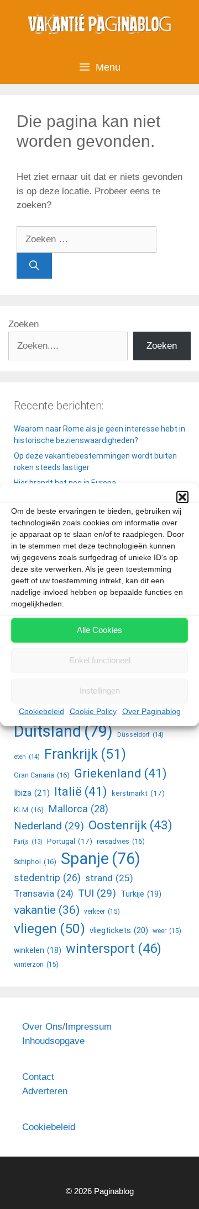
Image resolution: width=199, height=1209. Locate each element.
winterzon (36, 964)
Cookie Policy (93, 710)
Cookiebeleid (41, 710)
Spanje (100, 858)
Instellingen (100, 690)
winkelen (37, 950)
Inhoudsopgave (53, 1041)
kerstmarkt (138, 793)
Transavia (44, 893)
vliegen (49, 928)
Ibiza (32, 793)
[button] (182, 496)
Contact (38, 1077)
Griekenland (120, 773)
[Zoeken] (34, 266)
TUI (97, 893)
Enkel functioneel (99, 660)
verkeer (102, 911)
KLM (29, 810)
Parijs (28, 841)
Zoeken (23, 324)
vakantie (47, 910)
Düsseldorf (140, 734)
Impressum (88, 1026)
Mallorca (78, 808)
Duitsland (63, 731)
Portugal (69, 841)
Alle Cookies (99, 630)
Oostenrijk (130, 825)
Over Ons (42, 1026)
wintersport (113, 948)
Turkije (141, 894)
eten (27, 756)
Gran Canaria (42, 775)
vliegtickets (119, 930)
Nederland (49, 825)
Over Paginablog (151, 710)
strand (109, 877)
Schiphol (35, 862)
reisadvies (121, 841)
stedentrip (47, 877)
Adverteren (44, 1091)
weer (167, 931)
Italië (80, 791)
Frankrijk (85, 754)
